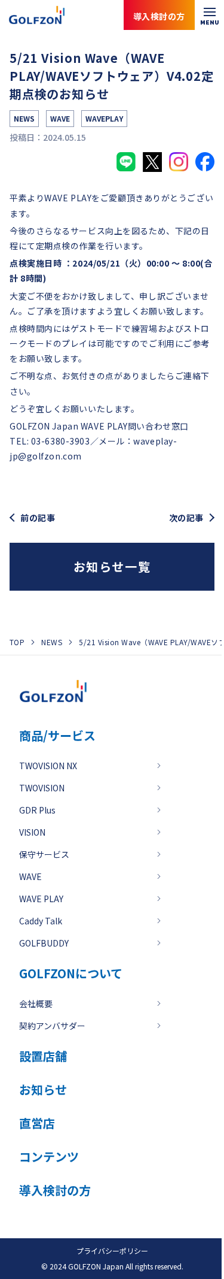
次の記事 (186, 518)
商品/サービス (57, 735)
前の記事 (37, 518)
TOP (17, 642)
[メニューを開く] (209, 15)
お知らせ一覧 (112, 566)
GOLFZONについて (70, 973)
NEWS (51, 642)
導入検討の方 (169, 1230)
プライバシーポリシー (112, 1250)
